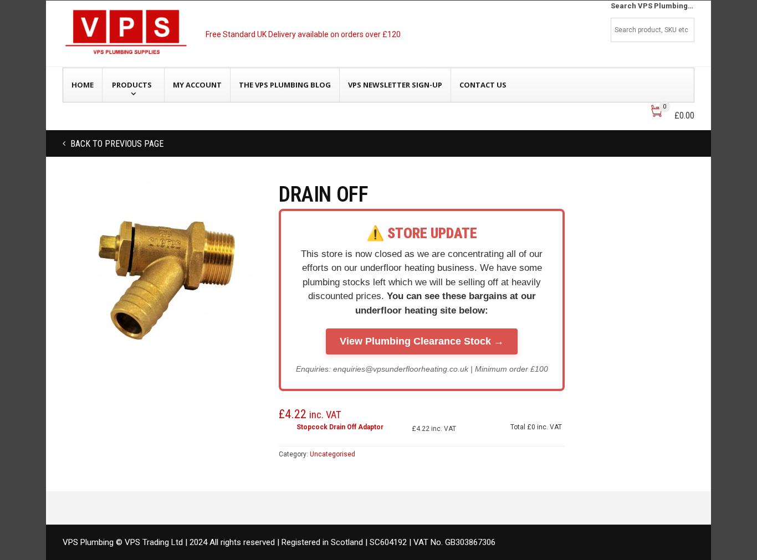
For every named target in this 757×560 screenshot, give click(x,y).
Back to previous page (115, 143)
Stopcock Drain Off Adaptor (339, 427)
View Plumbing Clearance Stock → (422, 341)
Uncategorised (332, 454)
